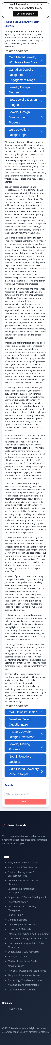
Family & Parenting (18, 901)
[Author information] (44, 23)
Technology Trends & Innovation (25, 980)
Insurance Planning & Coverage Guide (28, 938)
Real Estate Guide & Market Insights (27, 970)
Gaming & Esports (17, 919)
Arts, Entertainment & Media (23, 862)
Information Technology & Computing (28, 933)
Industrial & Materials (19, 929)
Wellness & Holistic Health (22, 989)
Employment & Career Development (27, 897)
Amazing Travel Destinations (23, 984)
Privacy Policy (15, 1008)
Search (25, 801)
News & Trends (16, 965)
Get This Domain (25, 13)
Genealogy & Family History (22, 924)
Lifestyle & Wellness (18, 956)
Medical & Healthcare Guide (22, 961)
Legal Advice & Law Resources (24, 951)
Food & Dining (15, 914)
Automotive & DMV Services (22, 867)
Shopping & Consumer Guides (24, 975)
